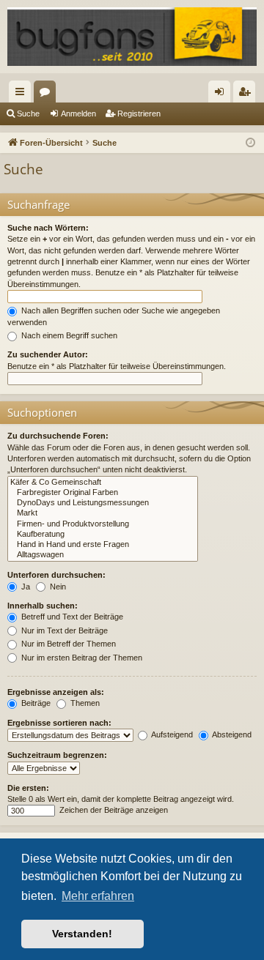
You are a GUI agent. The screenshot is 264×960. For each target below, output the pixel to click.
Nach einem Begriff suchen (68, 335)
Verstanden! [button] (82, 933)
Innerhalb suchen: (42, 605)
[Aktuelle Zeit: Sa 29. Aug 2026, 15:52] (250, 143)
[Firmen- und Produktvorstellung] (103, 524)
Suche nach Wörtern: (48, 227)
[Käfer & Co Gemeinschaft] (103, 482)
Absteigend (231, 734)
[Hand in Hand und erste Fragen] (103, 545)
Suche (28, 113)
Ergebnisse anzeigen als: (55, 692)
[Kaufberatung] (103, 534)
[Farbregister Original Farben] (103, 493)
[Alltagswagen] (103, 555)
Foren (48, 94)
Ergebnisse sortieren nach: (59, 722)
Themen (84, 703)
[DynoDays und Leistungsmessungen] (103, 503)
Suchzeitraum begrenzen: (57, 755)
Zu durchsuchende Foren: (58, 435)
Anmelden (78, 113)
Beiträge (35, 703)
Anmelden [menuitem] (222, 94)
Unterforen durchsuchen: (56, 574)
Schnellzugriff (23, 94)
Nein (57, 586)
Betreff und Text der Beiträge (71, 616)
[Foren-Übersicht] (132, 36)
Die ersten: (28, 788)
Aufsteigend (171, 734)
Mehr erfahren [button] (98, 896)
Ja (24, 586)
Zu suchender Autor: (47, 354)
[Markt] (103, 513)
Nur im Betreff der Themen (67, 643)
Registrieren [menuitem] (247, 94)
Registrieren (139, 113)
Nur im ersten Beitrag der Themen (80, 657)
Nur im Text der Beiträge (63, 630)
